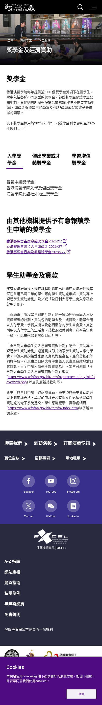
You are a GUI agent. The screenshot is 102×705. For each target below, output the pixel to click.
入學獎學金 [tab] (14, 160)
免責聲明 (12, 614)
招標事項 (42, 458)
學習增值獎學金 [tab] (81, 160)
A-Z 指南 (12, 561)
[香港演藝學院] (20, 7)
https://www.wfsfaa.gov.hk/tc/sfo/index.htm (43, 408)
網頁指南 (12, 582)
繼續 (81, 694)
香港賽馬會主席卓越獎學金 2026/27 (34, 241)
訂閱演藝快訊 (76, 443)
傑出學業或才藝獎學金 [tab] (46, 160)
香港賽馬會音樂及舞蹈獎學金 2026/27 (36, 252)
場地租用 (73, 458)
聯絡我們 (13, 443)
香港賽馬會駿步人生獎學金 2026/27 (34, 246)
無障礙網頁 (14, 604)
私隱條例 (12, 593)
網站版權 (12, 572)
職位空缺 (11, 458)
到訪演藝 (43, 443)
